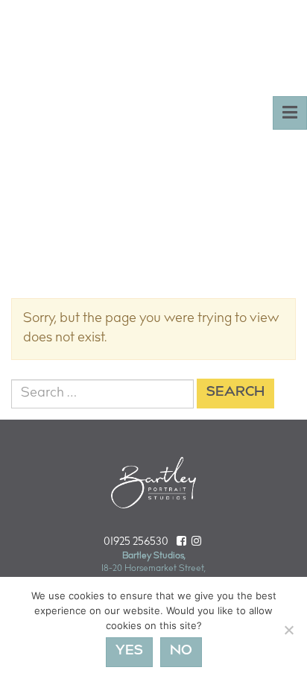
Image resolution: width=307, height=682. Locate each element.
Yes (129, 651)
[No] (288, 629)
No (181, 651)
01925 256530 (136, 542)
